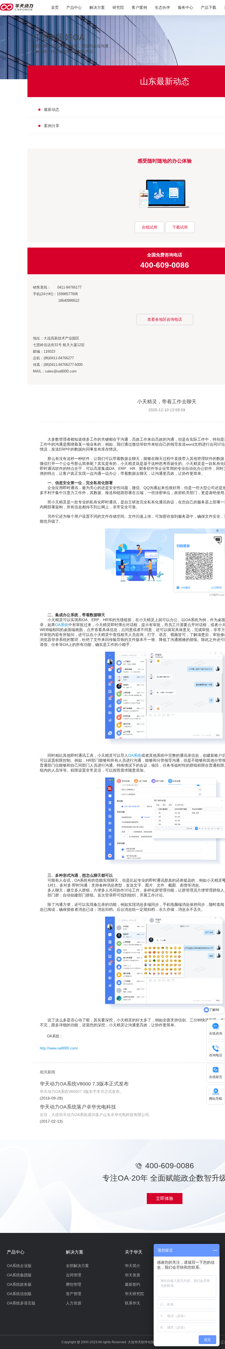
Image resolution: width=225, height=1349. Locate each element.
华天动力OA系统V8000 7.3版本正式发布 (84, 1084)
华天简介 (132, 1265)
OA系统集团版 (19, 1275)
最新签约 (132, 1284)
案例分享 (51, 126)
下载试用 (180, 227)
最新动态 (51, 109)
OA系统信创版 (19, 1294)
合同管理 (73, 1275)
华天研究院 (134, 1294)
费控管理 (73, 1284)
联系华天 (132, 1303)
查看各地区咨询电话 (164, 319)
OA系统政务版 (19, 1284)
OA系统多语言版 (21, 1303)
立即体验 (164, 1198)
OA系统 (61, 625)
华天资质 (132, 1275)
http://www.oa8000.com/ (59, 1048)
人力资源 (73, 1303)
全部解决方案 (77, 1265)
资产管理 (73, 1294)
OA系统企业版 (19, 1265)
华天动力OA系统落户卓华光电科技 (78, 1107)
